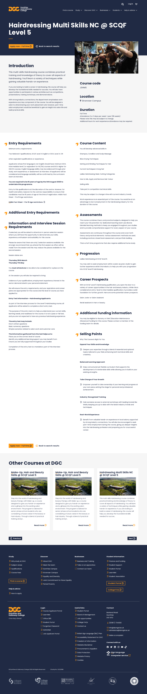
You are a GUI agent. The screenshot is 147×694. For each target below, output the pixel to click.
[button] (122, 3)
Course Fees (16, 572)
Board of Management (86, 615)
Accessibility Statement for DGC (90, 637)
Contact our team (84, 569)
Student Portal (114, 569)
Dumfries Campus (50, 569)
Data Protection (83, 652)
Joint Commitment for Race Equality (57, 580)
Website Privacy (83, 656)
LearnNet (112, 572)
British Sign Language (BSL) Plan (89, 633)
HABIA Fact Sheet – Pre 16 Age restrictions (26, 202)
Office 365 (47, 618)
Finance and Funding (117, 561)
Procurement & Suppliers (87, 649)
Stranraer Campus (50, 572)
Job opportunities (84, 618)
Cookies (80, 660)
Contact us (81, 626)
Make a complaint (116, 635)
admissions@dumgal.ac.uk (119, 630)
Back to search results (49, 46)
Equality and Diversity (51, 576)
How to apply (16, 593)
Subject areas (16, 565)
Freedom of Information (86, 641)
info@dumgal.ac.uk (116, 628)
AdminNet (47, 630)
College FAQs (82, 622)
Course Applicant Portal (52, 611)
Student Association (117, 576)
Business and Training (85, 561)
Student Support (115, 565)
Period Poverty (49, 584)
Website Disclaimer (84, 645)
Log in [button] (130, 4)
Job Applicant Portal (51, 634)
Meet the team (49, 565)
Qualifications (16, 569)
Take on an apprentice (86, 565)
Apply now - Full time (20, 46)
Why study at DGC (18, 561)
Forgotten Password (51, 626)
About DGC (47, 561)
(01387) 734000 (115, 623)
